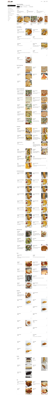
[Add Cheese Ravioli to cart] (47, 281)
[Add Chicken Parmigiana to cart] (47, 267)
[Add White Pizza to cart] (31, 109)
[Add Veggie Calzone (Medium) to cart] (31, 226)
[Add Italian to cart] (47, 147)
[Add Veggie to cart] (31, 154)
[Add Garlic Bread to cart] (31, 346)
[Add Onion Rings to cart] (47, 346)
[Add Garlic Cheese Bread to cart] (31, 304)
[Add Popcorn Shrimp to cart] (47, 318)
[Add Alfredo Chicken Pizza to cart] (31, 102)
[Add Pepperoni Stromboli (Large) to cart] (47, 191)
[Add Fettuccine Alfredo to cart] (31, 260)
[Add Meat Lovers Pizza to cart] (47, 95)
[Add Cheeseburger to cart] (31, 140)
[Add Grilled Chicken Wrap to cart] (31, 147)
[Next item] (47, 14)
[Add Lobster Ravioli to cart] (47, 274)
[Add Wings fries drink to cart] (31, 41)
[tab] (18, 6)
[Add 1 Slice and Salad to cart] (31, 55)
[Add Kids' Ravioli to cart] (47, 393)
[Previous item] (45, 14)
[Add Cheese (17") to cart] (47, 72)
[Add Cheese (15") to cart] (31, 72)
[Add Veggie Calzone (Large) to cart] (47, 226)
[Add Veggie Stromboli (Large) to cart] (47, 219)
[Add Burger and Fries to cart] (47, 48)
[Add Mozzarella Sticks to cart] (47, 325)
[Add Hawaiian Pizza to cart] (47, 116)
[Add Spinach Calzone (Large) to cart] (47, 212)
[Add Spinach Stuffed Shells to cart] (31, 281)
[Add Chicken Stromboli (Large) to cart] (47, 198)
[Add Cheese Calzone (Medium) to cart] (31, 184)
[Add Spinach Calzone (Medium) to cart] (31, 212)
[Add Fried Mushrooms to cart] (47, 311)
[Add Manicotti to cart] (31, 62)
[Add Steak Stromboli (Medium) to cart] (31, 177)
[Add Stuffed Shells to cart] (31, 48)
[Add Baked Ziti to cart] (31, 274)
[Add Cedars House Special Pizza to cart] (36, 21)
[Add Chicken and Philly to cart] (47, 140)
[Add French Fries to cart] (47, 304)
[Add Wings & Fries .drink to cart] (31, 34)
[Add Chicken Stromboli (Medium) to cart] (31, 198)
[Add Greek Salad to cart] (31, 250)
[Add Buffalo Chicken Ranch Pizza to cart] (47, 102)
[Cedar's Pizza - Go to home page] (10, 1)
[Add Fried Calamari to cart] (31, 318)
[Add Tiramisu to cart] (31, 363)
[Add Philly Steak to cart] (31, 133)
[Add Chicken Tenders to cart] (47, 332)
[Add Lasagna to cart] (47, 55)
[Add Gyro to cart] (31, 168)
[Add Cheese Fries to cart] (31, 353)
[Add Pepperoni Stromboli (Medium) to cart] (31, 191)
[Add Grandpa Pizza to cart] (31, 116)
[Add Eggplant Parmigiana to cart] (47, 288)
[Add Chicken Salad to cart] (47, 236)
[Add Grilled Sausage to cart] (31, 161)
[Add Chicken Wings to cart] (43, 21)
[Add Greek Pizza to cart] (47, 123)
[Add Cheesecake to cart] (31, 370)
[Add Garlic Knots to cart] (31, 325)
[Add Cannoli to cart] (47, 363)
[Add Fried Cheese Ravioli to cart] (47, 297)
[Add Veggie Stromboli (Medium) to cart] (31, 219)
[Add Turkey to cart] (47, 161)
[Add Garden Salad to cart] (31, 243)
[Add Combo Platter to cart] (47, 339)
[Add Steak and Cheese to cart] (47, 133)
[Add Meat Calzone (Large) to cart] (47, 205)
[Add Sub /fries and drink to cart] (22, 21)
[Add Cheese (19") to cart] (29, 21)
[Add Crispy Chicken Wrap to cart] (47, 168)
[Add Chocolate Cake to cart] (31, 377)
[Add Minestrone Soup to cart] (47, 250)
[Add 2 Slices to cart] (47, 41)
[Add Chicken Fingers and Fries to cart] (31, 386)
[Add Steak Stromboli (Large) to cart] (47, 177)
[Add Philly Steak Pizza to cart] (47, 109)
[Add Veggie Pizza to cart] (31, 123)
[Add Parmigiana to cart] (47, 154)
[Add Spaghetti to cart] (31, 267)
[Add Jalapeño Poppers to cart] (31, 332)
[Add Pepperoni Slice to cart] (47, 79)
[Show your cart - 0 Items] (47, 1)
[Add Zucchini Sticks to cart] (31, 339)
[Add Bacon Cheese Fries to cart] (31, 311)
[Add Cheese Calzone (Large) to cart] (47, 184)
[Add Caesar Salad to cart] (47, 243)
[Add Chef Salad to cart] (31, 236)
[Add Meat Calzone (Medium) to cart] (31, 205)
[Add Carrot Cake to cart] (47, 370)
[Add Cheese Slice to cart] (31, 86)
